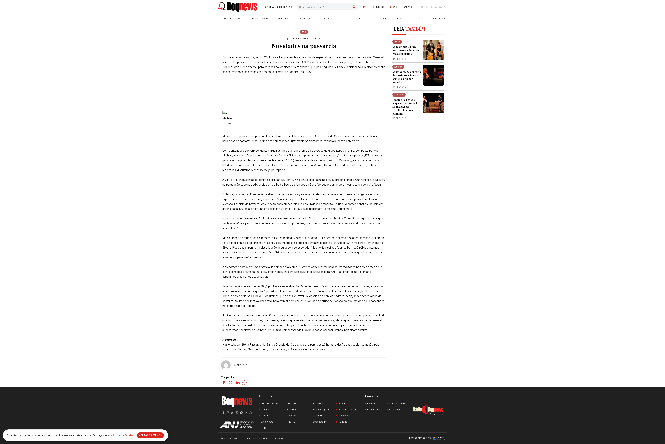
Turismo (343, 421)
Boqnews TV (320, 421)
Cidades (324, 18)
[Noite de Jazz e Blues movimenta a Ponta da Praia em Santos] (433, 50)
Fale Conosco (374, 403)
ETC (341, 18)
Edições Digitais (321, 409)
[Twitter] (431, 7)
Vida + (399, 18)
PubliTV (291, 421)
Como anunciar (397, 403)
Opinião (265, 409)
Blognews (438, 18)
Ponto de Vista (259, 18)
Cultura (399, 94)
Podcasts (318, 403)
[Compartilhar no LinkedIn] (237, 382)
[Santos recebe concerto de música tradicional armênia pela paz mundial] (433, 75)
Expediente (395, 409)
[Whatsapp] (445, 7)
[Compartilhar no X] (230, 382)
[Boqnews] (237, 7)
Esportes (305, 18)
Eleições (418, 18)
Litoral (382, 18)
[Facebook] (418, 7)
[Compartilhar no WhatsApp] (244, 382)
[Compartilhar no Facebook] (224, 382)
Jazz (397, 42)
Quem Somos (374, 409)
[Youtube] (427, 7)
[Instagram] (422, 7)
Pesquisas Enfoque (349, 409)
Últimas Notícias (230, 18)
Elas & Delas (360, 18)
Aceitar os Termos (150, 435)
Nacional (284, 18)
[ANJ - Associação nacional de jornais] (237, 424)
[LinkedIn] (440, 7)
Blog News (267, 421)
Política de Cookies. (123, 435)
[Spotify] (436, 7)
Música (398, 67)
